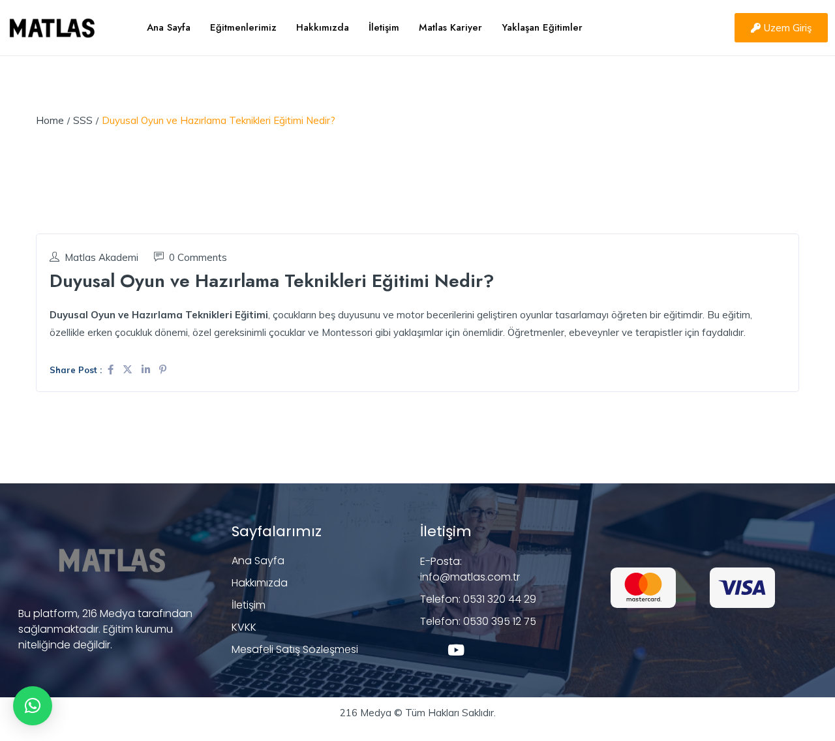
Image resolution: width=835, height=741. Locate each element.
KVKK (244, 627)
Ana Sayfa (168, 27)
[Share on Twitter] (129, 369)
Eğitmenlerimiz (243, 27)
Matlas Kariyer (450, 27)
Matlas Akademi (101, 257)
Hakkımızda (322, 27)
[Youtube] (455, 650)
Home (50, 120)
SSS (83, 120)
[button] (32, 705)
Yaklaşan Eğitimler (542, 27)
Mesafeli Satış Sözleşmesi (295, 649)
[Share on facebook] (112, 369)
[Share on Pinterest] (162, 369)
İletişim (384, 27)
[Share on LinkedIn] (147, 369)
